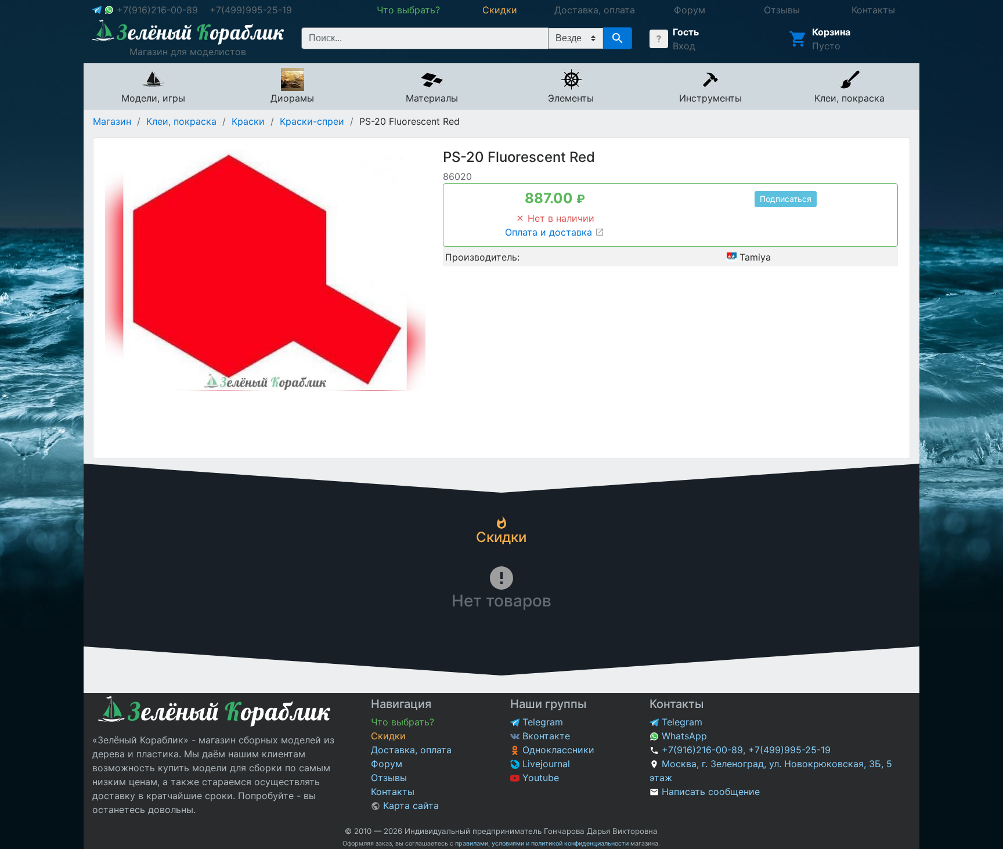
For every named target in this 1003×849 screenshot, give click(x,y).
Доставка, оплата (411, 750)
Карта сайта (409, 805)
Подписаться (785, 199)
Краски (248, 121)
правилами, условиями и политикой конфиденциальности (542, 843)
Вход (684, 46)
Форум (386, 763)
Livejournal (544, 763)
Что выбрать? (402, 722)
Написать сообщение (711, 791)
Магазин (112, 121)
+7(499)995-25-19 (251, 10)
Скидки (388, 736)
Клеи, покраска (181, 121)
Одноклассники (556, 750)
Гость (686, 32)
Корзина (831, 32)
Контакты (392, 791)
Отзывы (389, 777)
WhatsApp (683, 736)
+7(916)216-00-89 (157, 10)
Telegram (541, 722)
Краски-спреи (312, 121)
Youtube (539, 777)
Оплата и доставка (550, 232)
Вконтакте (544, 736)
